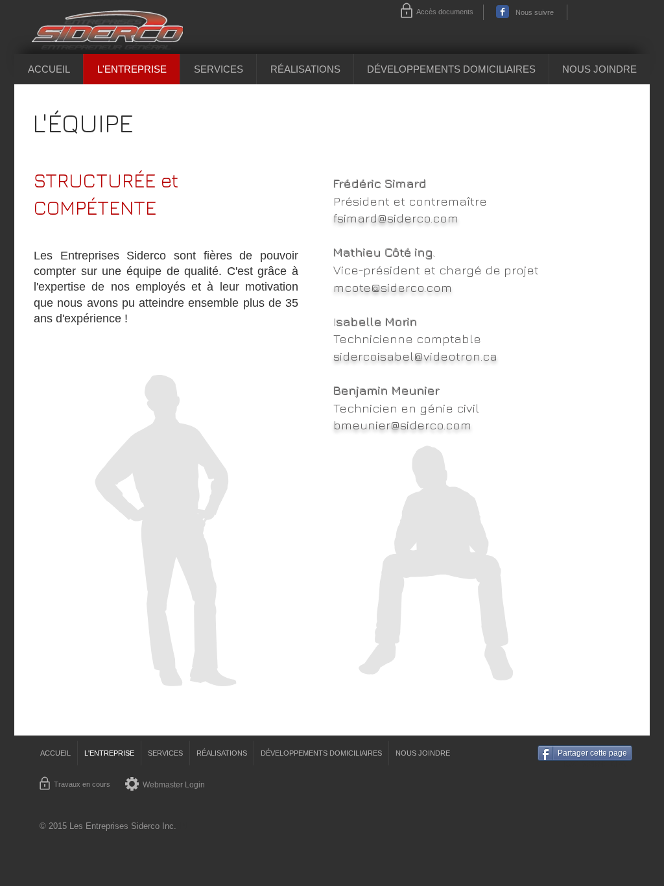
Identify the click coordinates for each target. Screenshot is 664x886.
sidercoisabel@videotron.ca (415, 356)
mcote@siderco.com (392, 287)
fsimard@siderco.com (395, 218)
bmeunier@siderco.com (402, 425)
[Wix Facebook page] (502, 11)
